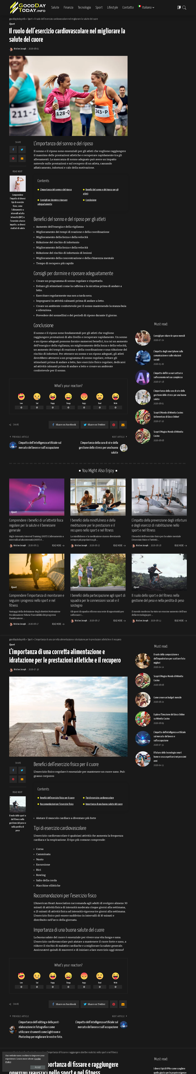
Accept (38, 1067)
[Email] (22, 158)
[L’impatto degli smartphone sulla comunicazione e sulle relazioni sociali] (143, 357)
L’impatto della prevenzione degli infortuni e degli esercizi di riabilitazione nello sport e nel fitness (159, 525)
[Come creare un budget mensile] (143, 699)
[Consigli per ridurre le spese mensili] (143, 338)
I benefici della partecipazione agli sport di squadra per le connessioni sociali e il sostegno (97, 600)
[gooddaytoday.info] (28, 8)
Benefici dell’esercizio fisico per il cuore (57, 798)
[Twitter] (22, 149)
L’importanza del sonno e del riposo (56, 189)
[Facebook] (13, 149)
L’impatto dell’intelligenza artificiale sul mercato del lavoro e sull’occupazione (170, 736)
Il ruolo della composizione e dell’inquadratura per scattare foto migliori (169, 658)
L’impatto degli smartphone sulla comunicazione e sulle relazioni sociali (168, 355)
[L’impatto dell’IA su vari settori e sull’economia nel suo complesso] (143, 377)
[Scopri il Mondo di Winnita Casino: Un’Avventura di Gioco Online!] (143, 417)
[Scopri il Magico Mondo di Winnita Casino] (143, 436)
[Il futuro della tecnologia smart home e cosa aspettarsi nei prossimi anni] (143, 759)
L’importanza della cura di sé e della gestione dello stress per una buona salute (170, 395)
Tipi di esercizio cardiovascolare (100, 798)
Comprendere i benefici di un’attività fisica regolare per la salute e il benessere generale (36, 525)
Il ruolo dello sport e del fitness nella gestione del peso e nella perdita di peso (17, 823)
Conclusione (91, 200)
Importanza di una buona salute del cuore (104, 804)
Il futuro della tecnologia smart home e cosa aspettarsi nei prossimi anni (170, 756)
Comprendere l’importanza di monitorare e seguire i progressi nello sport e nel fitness (36, 600)
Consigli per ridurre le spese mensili (169, 336)
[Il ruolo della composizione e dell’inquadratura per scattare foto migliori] (143, 660)
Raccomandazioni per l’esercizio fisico (57, 804)
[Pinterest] (13, 158)
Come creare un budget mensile (167, 697)
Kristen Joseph (20, 49)
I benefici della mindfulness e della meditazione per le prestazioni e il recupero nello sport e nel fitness (92, 525)
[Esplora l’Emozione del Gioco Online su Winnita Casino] (143, 719)
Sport (12, 24)
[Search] (184, 7)
